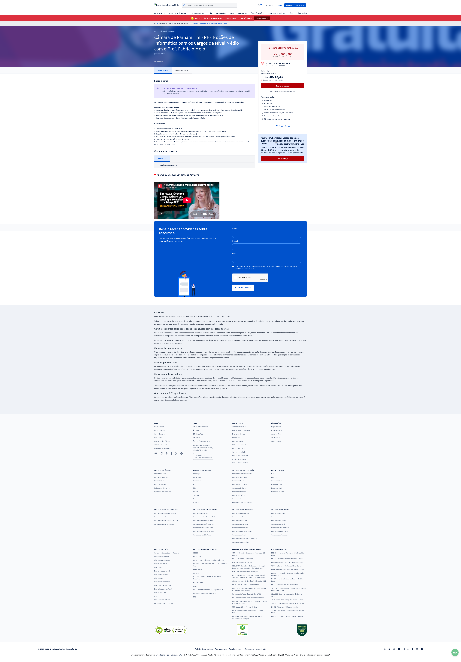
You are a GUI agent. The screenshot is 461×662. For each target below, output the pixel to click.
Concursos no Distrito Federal (165, 513)
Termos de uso (221, 649)
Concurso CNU (264, 385)
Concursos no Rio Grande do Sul (204, 517)
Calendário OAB (276, 481)
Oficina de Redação (239, 459)
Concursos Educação (239, 477)
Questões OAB (276, 484)
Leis (155, 596)
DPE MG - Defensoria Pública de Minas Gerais (287, 562)
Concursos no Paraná (200, 513)
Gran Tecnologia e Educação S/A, (169, 655)
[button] (159, 13)
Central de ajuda (202, 427)
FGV (194, 488)
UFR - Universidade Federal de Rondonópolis (248, 598)
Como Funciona (159, 430)
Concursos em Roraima (279, 531)
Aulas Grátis (275, 437)
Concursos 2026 (160, 473)
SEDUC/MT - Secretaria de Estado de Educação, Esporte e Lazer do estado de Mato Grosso (249, 567)
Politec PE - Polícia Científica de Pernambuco (287, 616)
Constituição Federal (161, 556)
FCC (194, 484)
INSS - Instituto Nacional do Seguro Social (208, 590)
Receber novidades (243, 287)
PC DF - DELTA (198, 556)
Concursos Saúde (238, 495)
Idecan (195, 492)
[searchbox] (209, 5)
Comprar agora (261, 18)
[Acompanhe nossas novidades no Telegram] (181, 453)
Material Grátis (276, 430)
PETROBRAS (197, 569)
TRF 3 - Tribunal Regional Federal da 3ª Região (287, 603)
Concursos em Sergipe (240, 542)
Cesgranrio (197, 477)
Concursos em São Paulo (202, 535)
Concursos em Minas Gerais (203, 528)
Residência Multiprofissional (242, 502)
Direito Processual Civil (162, 585)
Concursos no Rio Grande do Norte (244, 538)
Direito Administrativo (162, 560)
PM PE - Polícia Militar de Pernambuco (245, 585)
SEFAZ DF (196, 573)
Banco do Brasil (198, 582)
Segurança (249, 649)
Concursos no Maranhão (240, 524)
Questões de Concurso (162, 492)
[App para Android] (394, 649)
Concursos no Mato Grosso (164, 524)
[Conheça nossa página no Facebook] (171, 453)
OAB (272, 473)
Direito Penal (158, 578)
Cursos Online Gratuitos (240, 463)
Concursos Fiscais (238, 481)
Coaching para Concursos (241, 430)
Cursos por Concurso (165, 24)
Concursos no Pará (278, 524)
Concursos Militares (239, 488)
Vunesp (196, 502)
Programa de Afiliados (162, 441)
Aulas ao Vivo (276, 434)
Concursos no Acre (278, 513)
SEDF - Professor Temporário (242, 559)
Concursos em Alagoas (240, 513)
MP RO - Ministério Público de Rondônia (285, 607)
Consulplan (197, 481)
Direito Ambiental (160, 564)
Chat (198, 430)
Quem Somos (159, 427)
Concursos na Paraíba (240, 528)
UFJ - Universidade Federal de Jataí (244, 607)
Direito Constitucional (162, 571)
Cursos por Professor (240, 455)
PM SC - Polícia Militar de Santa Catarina (285, 585)
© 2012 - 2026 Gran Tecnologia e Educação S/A (57, 649)
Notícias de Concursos (162, 488)
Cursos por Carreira (239, 448)
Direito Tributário (160, 592)
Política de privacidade (204, 649)
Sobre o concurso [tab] (181, 70)
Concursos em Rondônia (280, 528)
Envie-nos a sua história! (203, 456)
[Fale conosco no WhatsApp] (167, 453)
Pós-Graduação (237, 441)
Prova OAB (275, 477)
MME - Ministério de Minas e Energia (245, 572)
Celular (235, 253)
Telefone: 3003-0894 (203, 441)
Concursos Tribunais (239, 499)
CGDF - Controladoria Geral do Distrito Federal (287, 569)
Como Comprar (159, 434)
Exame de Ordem (238, 434)
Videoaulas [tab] (162, 158)
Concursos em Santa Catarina (203, 520)
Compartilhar (284, 126)
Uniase (195, 499)
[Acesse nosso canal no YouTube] (156, 453)
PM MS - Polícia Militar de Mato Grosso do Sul (287, 559)
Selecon (196, 495)
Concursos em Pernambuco (242, 531)
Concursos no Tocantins (279, 535)
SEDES (195, 553)
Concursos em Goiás (161, 517)
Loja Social (158, 437)
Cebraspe (196, 473)
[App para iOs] (389, 649)
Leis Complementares (162, 600)
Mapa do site (261, 649)
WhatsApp (199, 434)
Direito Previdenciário (162, 582)
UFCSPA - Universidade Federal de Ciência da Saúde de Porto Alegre (248, 617)
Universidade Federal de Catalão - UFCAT (246, 594)
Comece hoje (282, 158)
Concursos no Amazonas (280, 517)
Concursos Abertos (161, 477)
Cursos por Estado (239, 452)
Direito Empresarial (161, 574)
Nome (234, 228)
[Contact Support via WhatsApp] (455, 652)
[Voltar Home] (155, 24)
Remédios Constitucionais (163, 603)
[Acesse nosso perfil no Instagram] (161, 453)
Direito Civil (158, 567)
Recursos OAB (276, 488)
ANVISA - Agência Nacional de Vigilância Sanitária (249, 581)
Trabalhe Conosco (160, 445)
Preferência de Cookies (162, 448)
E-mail (235, 241)
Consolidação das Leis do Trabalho (166, 553)
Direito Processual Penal (163, 589)
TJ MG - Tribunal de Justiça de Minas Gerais (286, 566)
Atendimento (269, 5)
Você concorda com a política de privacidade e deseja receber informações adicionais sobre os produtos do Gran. (266, 267)
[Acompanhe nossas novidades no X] (176, 453)
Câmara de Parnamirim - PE (182, 24)
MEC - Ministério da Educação (242, 562)
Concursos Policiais (239, 492)
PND (194, 597)
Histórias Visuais (160, 484)
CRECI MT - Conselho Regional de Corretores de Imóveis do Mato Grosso (249, 589)
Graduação (236, 437)
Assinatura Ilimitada (239, 427)
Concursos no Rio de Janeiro (203, 531)
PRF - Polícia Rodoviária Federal (204, 593)
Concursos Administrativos (242, 473)
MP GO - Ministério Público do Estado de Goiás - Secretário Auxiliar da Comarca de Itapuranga (249, 576)
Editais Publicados (160, 481)
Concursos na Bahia (239, 517)
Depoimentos (276, 427)
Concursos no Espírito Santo (203, 524)
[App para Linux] (385, 649)
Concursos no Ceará (239, 520)
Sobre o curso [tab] (163, 70)
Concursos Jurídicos (239, 484)
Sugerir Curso (276, 441)
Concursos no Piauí (239, 535)
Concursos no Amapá (278, 520)
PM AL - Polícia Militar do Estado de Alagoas (208, 560)
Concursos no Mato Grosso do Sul (166, 520)
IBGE (195, 586)
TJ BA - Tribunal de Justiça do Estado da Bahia (287, 600)
